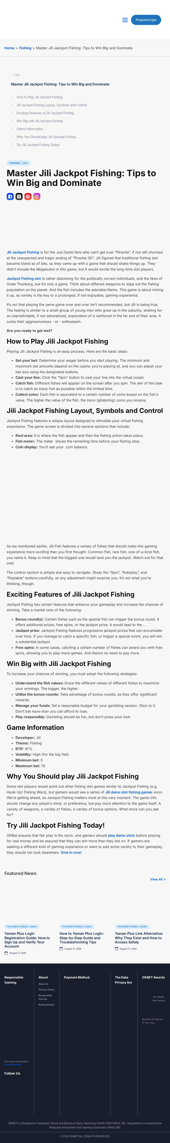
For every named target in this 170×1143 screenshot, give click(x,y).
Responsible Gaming (45, 997)
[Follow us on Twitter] (22, 1094)
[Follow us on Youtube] (17, 1094)
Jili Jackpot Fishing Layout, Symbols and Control (52, 105)
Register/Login (146, 20)
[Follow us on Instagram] (11, 1094)
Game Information (30, 129)
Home (9, 48)
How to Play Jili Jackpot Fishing (39, 97)
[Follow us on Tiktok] (27, 1094)
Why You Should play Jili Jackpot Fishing (46, 137)
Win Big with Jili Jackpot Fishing (40, 121)
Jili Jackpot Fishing (23, 252)
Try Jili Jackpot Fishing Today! (38, 145)
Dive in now (71, 852)
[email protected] (12, 1065)
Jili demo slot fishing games (129, 792)
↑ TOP (15, 75)
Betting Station (46, 1004)
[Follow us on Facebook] (6, 1094)
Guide (33, 926)
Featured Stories (17, 926)
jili (25, 163)
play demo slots (121, 835)
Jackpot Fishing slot (24, 278)
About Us (43, 984)
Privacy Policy (46, 989)
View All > (158, 879)
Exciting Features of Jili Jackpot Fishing (45, 113)
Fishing (25, 48)
